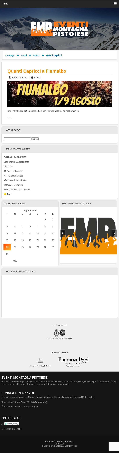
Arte (20, 189)
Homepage (10, 55)
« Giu (15, 260)
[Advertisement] (60, 296)
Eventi (24, 55)
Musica (36, 55)
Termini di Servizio (13, 429)
